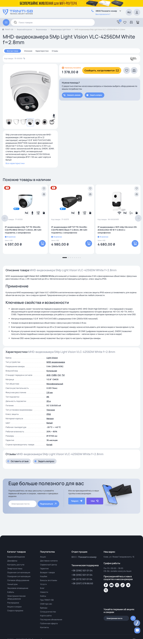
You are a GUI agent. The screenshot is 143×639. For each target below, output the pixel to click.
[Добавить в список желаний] (43, 188)
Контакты (44, 627)
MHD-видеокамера (56, 362)
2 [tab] (68, 257)
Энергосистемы (14, 568)
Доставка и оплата (49, 560)
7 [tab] (78, 257)
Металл (50, 418)
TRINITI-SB (9, 29)
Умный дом (12, 584)
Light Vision (52, 357)
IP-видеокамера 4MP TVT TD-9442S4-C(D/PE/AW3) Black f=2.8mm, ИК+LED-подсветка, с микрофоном (69, 230)
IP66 (49, 414)
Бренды (43, 607)
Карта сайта (46, 615)
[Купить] (42, 243)
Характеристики (42, 51)
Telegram (74, 501)
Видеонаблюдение (24, 29)
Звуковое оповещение (17, 588)
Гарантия (44, 568)
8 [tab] (80, 257)
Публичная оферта (49, 623)
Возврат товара (47, 572)
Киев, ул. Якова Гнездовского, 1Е (119, 556)
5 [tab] (74, 257)
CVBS (54, 375)
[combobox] (53, 22)
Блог (42, 588)
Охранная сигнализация (18, 572)
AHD (48, 375)
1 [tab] (64, 257)
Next (138, 218)
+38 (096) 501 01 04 (82, 570)
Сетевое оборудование (18, 580)
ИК (48, 396)
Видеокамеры (41, 29)
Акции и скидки (14, 606)
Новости (44, 592)
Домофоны (12, 560)
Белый (50, 422)
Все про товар (12, 51)
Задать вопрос (96, 95)
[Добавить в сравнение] (43, 194)
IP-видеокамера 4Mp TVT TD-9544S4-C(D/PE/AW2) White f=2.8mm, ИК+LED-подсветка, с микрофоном (23, 230)
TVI (63, 375)
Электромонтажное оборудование (16, 597)
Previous (4, 218)
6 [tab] (76, 257)
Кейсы (43, 596)
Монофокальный (55, 383)
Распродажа (13, 602)
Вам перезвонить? (103, 14)
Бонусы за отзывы (48, 580)
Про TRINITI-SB (47, 600)
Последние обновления (51, 619)
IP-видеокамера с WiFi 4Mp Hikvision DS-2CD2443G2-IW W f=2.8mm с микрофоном (117, 230)
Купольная (52, 370)
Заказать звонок (73, 95)
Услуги (43, 584)
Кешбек (43, 576)
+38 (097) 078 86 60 (82, 583)
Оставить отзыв (19, 461)
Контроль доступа (15, 564)
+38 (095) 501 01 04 (82, 574)
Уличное (51, 409)
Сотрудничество (48, 611)
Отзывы (55, 51)
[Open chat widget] (137, 630)
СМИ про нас (46, 603)
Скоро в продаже (15, 610)
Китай (49, 444)
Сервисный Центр (48, 564)
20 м (49, 401)
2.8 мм (50, 392)
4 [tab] (72, 257)
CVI (59, 375)
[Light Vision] (133, 58)
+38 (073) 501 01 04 (82, 579)
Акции (43, 556)
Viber (93, 501)
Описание (28, 51)
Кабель (10, 592)
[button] (125, 22)
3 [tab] (70, 257)
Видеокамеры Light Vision (61, 29)
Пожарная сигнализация (18, 576)
